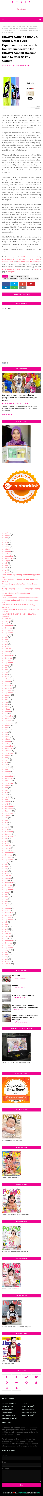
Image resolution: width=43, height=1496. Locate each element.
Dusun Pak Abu (7, 1406)
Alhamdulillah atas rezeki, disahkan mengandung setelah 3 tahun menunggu (25, 1017)
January (8, 551)
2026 (6, 533)
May (6, 542)
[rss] (16, 1388)
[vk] (16, 1382)
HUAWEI (12, 276)
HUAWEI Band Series (10, 279)
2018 (6, 804)
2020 (6, 744)
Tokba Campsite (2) (29, 1412)
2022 (6, 683)
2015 (6, 880)
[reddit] (36, 1376)
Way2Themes (21, 1493)
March (7, 547)
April (6, 544)
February (8, 549)
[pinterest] (25, 2)
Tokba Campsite (28, 1409)
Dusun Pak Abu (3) (28, 1415)
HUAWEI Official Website (30, 257)
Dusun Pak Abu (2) (28, 1406)
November (9, 558)
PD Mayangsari (7, 1412)
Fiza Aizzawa (8, 66)
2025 (6, 554)
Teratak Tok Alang (8, 1415)
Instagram (11, 272)
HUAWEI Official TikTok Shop (28, 262)
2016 (6, 850)
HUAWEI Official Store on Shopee (14, 259)
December (9, 556)
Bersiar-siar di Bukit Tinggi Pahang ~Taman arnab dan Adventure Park (25, 1006)
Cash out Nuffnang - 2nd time (23, 995)
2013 (6, 938)
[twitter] (16, 2)
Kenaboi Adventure (9, 1403)
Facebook (37, 269)
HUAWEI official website (11, 269)
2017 (6, 829)
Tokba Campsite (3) (9, 1418)
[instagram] (21, 2)
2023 (6, 653)
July (6, 537)
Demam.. (15, 986)
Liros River (25, 1403)
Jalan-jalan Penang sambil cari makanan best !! (20, 598)
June (6, 540)
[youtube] (36, 1382)
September (9, 632)
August (7, 535)
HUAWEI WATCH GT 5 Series (16, 27)
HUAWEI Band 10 (22, 276)
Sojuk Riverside (7, 1409)
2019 (6, 774)
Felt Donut (16, 976)
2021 (6, 714)
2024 (6, 623)
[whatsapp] (6, 1388)
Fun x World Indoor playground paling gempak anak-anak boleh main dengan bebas (19, 398)
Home (4, 27)
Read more (6, 415)
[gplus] (30, 2)
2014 (6, 910)
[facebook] (12, 2)
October (8, 630)
